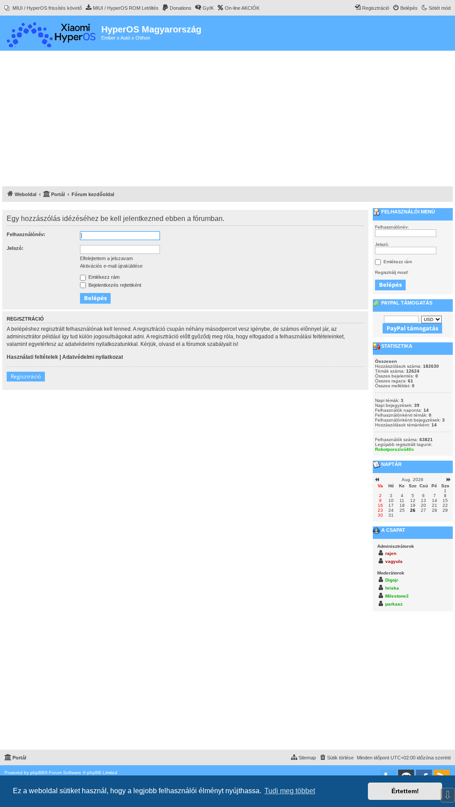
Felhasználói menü (407, 211)
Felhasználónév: (26, 234)
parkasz (394, 604)
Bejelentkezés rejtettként (114, 285)
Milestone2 (397, 596)
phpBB (37, 772)
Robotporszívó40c (394, 449)
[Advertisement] (227, 119)
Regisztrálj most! (391, 272)
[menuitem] (43, 8)
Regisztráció (26, 376)
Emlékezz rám (103, 277)
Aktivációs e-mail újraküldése (111, 266)
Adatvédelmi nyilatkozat (92, 357)
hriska (392, 588)
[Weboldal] (51, 33)
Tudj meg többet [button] (289, 791)
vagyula (394, 561)
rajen (390, 553)
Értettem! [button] (405, 791)
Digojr (391, 580)
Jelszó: (15, 248)
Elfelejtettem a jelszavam (106, 258)
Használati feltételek (32, 357)
